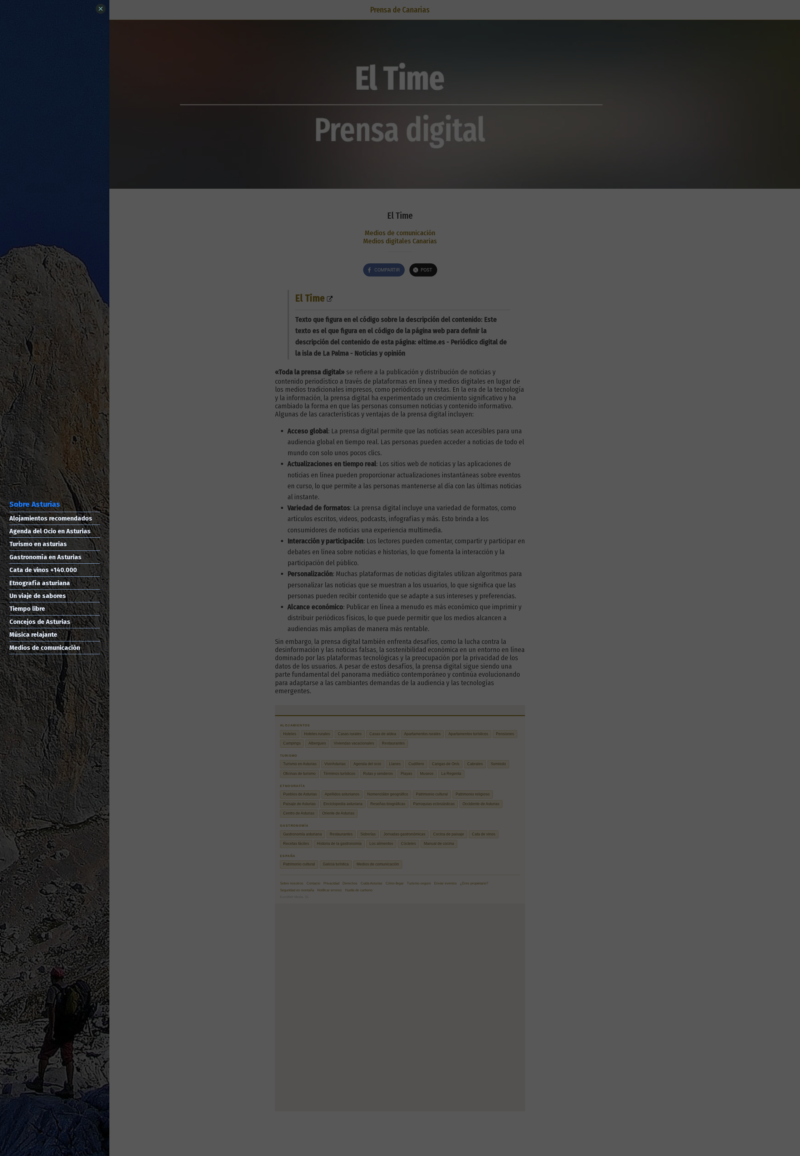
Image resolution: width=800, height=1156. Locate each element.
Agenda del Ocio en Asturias (50, 531)
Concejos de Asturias (39, 621)
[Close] (101, 9)
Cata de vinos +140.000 (43, 570)
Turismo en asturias (38, 544)
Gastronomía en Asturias (45, 557)
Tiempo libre (27, 608)
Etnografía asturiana (39, 583)
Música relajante (33, 634)
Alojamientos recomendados (50, 518)
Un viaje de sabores (37, 596)
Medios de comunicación (44, 647)
